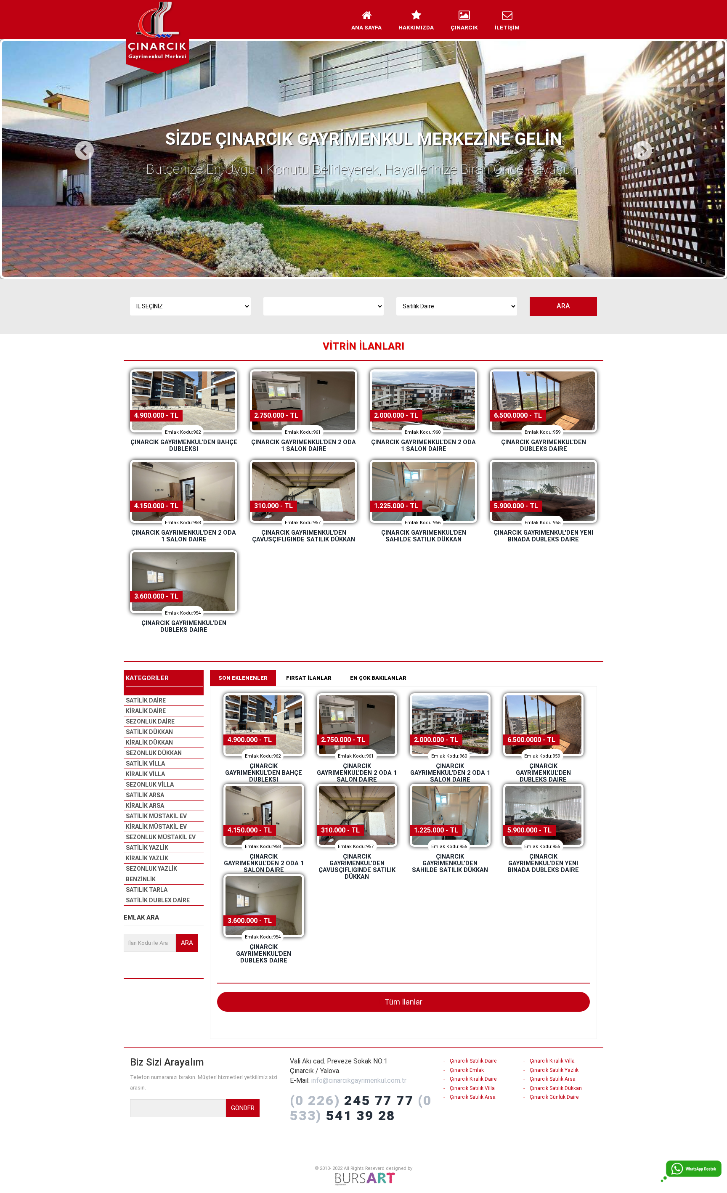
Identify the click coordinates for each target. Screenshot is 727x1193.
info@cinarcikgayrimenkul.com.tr (358, 1080)
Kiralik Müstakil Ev (156, 826)
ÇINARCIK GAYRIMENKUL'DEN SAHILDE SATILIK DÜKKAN (423, 536)
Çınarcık (464, 27)
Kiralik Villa (145, 774)
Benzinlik (141, 879)
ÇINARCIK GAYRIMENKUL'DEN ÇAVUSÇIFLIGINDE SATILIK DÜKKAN (303, 536)
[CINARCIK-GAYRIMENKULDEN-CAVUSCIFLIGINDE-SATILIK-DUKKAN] (303, 491)
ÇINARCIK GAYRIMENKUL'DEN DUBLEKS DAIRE (543, 446)
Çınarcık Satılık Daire (473, 1061)
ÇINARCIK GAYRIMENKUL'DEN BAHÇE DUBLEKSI (183, 446)
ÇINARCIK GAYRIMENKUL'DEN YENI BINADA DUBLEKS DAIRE (543, 536)
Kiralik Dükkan (149, 742)
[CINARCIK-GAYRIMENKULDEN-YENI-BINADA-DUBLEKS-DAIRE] (543, 491)
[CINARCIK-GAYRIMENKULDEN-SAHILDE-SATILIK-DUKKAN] (423, 491)
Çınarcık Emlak (467, 1070)
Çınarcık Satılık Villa (472, 1088)
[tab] (243, 678)
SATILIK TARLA (146, 889)
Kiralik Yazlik (147, 858)
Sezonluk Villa (150, 784)
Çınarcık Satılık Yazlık (554, 1070)
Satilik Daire (146, 700)
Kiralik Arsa (145, 805)
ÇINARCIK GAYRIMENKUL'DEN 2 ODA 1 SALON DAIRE (303, 446)
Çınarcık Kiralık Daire (473, 1079)
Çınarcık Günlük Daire (554, 1097)
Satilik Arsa (145, 795)
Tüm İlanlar (403, 1001)
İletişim (507, 27)
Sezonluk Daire (150, 721)
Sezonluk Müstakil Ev (161, 837)
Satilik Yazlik (147, 847)
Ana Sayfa (366, 27)
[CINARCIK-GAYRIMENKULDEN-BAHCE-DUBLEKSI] (183, 400)
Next (641, 150)
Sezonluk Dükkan (154, 753)
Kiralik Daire (146, 711)
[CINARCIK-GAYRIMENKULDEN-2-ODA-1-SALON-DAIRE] (303, 400)
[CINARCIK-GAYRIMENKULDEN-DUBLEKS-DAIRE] (543, 400)
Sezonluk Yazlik (151, 868)
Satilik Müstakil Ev (156, 816)
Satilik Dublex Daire (158, 900)
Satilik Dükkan (149, 732)
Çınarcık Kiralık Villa (552, 1061)
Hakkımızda (416, 27)
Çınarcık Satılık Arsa (473, 1097)
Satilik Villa (145, 763)
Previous (85, 150)
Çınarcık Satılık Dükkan (556, 1088)
